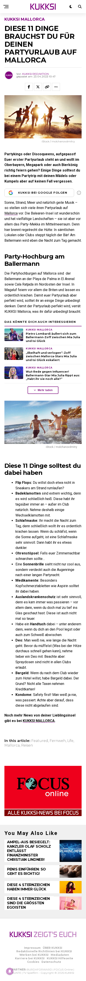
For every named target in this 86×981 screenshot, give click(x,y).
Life (70, 741)
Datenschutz (51, 961)
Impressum (32, 947)
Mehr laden (45, 390)
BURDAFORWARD (39, 969)
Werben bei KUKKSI (34, 954)
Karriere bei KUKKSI (30, 958)
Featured (39, 741)
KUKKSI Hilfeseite (60, 958)
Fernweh (58, 741)
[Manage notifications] (9, 971)
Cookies (33, 961)
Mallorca (11, 213)
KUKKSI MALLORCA (39, 721)
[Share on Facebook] (29, 87)
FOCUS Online (63, 969)
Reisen (27, 745)
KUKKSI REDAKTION (35, 73)
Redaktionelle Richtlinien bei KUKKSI (44, 951)
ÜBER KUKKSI (52, 947)
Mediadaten (60, 954)
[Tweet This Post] (38, 87)
